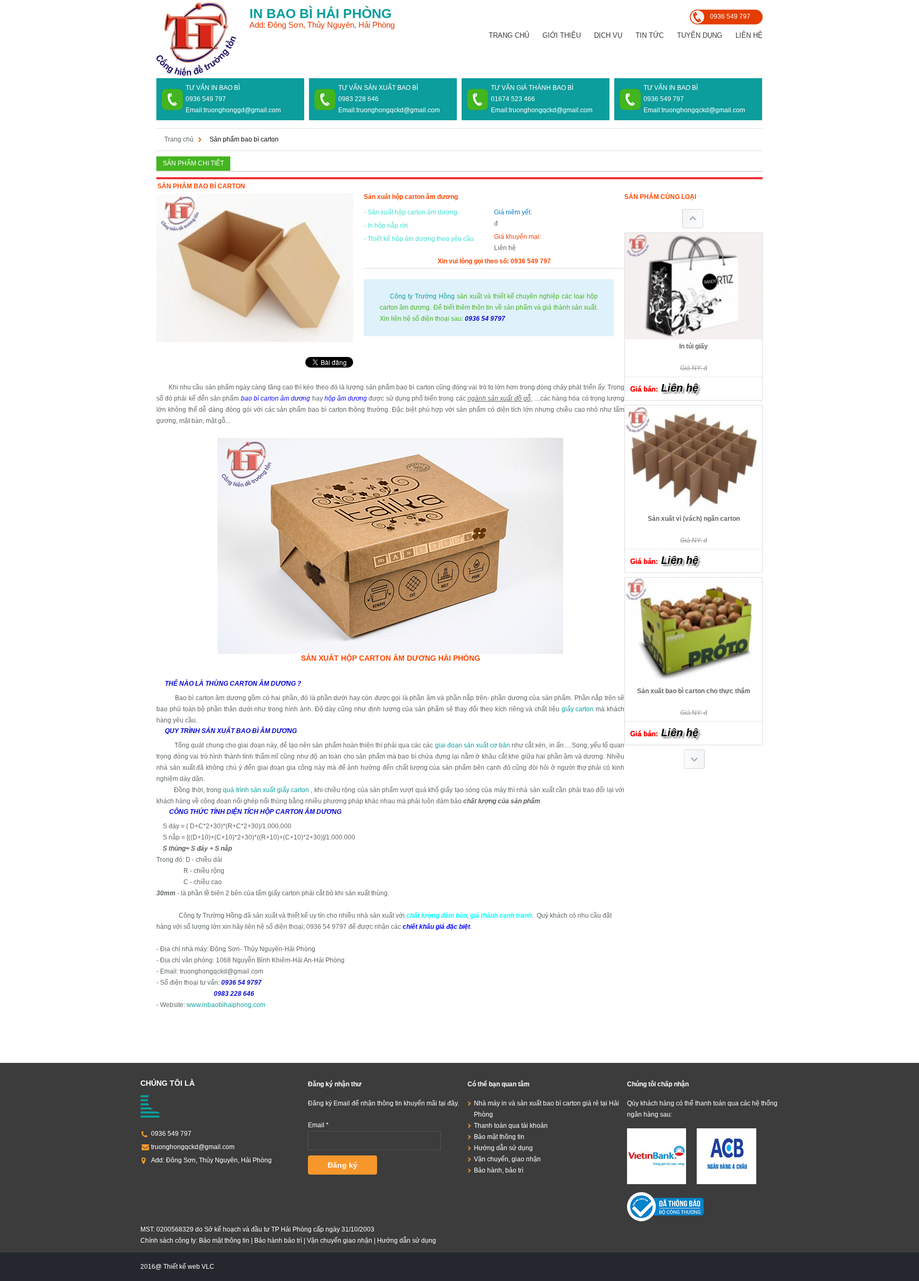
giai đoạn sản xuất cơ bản (473, 745)
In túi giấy (693, 346)
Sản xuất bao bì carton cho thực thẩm (693, 691)
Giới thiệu (561, 35)
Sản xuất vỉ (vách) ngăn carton (694, 518)
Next (694, 759)
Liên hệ (749, 35)
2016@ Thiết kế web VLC (177, 1266)
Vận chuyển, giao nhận (507, 1159)
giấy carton (578, 709)
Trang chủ (509, 35)
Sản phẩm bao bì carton (244, 139)
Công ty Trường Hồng (420, 296)
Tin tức (650, 35)
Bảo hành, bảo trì (498, 1170)
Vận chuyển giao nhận (339, 1240)
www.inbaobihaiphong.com (225, 1005)
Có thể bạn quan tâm (498, 1084)
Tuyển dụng (699, 35)
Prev (692, 218)
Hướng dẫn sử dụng (503, 1148)
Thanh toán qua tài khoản (511, 1125)
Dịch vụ (608, 35)
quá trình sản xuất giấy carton (267, 790)
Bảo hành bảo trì (278, 1240)
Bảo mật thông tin (499, 1137)
